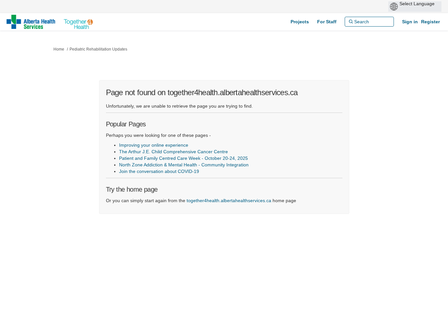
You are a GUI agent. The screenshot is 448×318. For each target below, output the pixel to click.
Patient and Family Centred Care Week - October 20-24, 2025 (183, 158)
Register (430, 21)
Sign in (410, 21)
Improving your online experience (153, 145)
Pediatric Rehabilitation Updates (98, 49)
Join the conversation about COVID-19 (159, 171)
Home (58, 49)
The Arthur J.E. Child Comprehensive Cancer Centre (173, 151)
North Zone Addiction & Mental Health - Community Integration (184, 164)
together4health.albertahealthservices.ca (229, 200)
